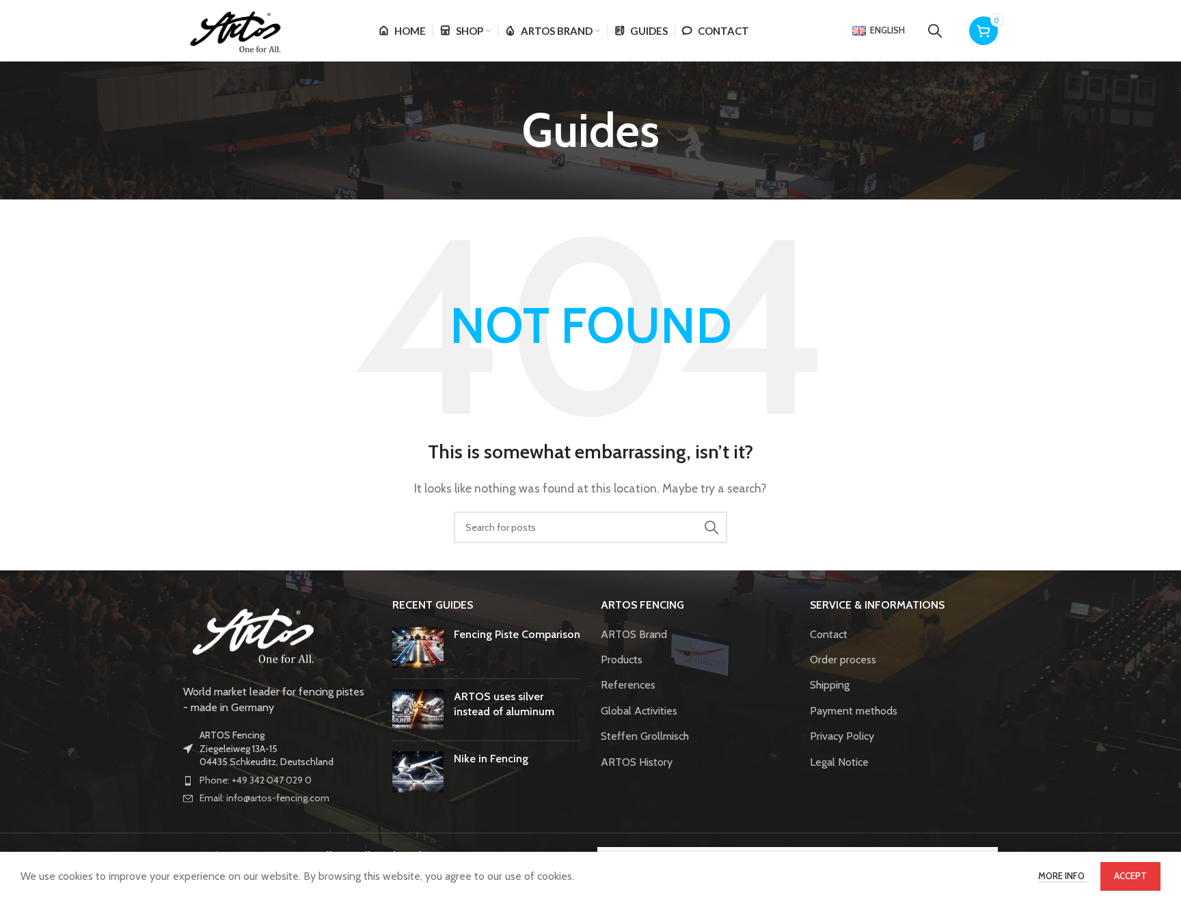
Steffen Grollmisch (645, 736)
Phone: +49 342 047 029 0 (256, 780)
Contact (828, 634)
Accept (1130, 875)
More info (1062, 875)
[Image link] (251, 633)
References (628, 684)
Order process (843, 659)
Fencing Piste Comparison (517, 634)
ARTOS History (637, 762)
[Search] (935, 30)
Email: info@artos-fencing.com (264, 798)
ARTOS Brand (634, 634)
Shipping (830, 684)
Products (621, 659)
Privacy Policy (842, 736)
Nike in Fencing (491, 758)
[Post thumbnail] (418, 647)
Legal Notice (839, 762)
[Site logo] (234, 29)
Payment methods (853, 710)
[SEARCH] (711, 527)
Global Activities (639, 710)
